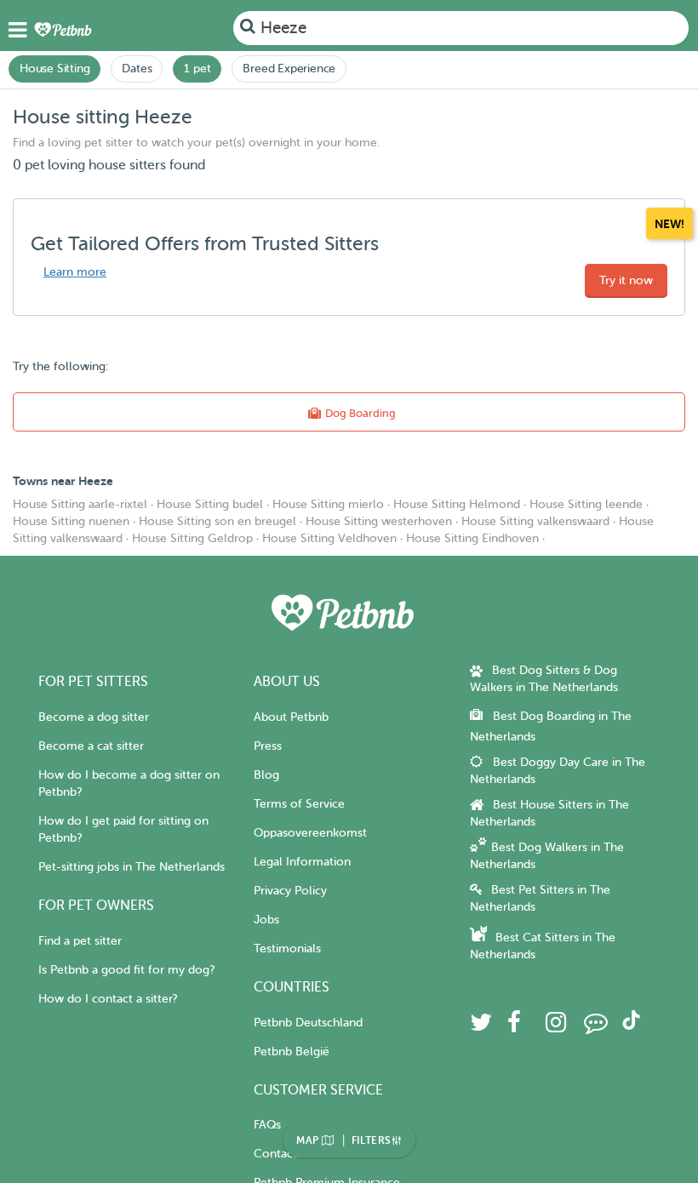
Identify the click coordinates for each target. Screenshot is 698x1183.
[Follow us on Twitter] (481, 1026)
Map (309, 1140)
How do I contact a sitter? (107, 998)
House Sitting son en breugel (217, 521)
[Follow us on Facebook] (514, 1026)
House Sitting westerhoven (379, 521)
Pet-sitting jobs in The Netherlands (131, 866)
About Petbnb (291, 717)
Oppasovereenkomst (310, 832)
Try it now (626, 280)
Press (268, 746)
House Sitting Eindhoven (472, 538)
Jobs (266, 919)
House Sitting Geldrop (192, 538)
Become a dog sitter (93, 717)
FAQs (267, 1124)
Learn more (74, 272)
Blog (266, 775)
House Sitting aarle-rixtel (80, 504)
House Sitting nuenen (71, 521)
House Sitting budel (210, 504)
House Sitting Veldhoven (329, 538)
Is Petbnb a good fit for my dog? (126, 969)
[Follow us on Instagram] (556, 1026)
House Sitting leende (586, 504)
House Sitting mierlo (328, 504)
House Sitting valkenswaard (535, 521)
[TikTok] (631, 1026)
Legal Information (302, 861)
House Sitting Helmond (456, 504)
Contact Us (284, 1153)
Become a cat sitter (91, 746)
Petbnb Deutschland (308, 1022)
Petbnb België (291, 1051)
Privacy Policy (290, 890)
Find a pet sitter (80, 940)
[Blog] (596, 1026)
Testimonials (287, 948)
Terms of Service (299, 803)
